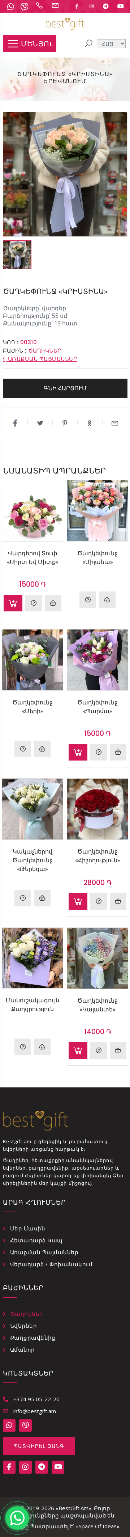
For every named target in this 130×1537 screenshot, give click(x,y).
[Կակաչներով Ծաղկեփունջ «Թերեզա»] (32, 809)
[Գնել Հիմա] (53, 603)
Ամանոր (22, 1349)
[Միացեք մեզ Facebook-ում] (77, 6)
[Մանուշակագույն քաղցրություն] (32, 958)
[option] (17, 254)
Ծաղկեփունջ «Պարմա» (97, 706)
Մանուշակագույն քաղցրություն (32, 1004)
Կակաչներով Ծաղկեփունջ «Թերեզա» (32, 859)
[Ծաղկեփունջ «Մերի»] (32, 659)
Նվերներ (23, 1325)
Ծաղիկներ (44, 350)
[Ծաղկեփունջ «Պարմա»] (97, 659)
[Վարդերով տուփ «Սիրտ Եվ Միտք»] (32, 510)
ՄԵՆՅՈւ (37, 44)
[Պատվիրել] (13, 603)
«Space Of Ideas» (98, 1526)
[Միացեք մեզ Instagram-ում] (91, 6)
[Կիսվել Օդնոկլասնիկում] (90, 422)
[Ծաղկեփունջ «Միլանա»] (97, 510)
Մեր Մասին (28, 1228)
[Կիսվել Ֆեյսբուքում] (15, 422)
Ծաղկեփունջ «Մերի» (32, 706)
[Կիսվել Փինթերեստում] (65, 422)
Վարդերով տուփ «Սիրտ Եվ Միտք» (32, 557)
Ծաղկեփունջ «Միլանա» (97, 557)
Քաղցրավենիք (33, 1337)
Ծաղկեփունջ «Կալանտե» (97, 1005)
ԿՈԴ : (11, 342)
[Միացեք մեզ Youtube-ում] (120, 6)
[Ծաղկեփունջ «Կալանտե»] (97, 958)
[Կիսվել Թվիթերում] (40, 422)
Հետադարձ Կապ (36, 1240)
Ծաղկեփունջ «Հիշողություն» (97, 855)
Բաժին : (15, 350)
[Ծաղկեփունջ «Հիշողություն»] (97, 809)
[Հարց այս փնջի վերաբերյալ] (33, 603)
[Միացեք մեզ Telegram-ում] (106, 6)
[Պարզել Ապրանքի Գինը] (87, 599)
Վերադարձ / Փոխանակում (51, 1264)
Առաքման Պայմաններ (44, 1252)
